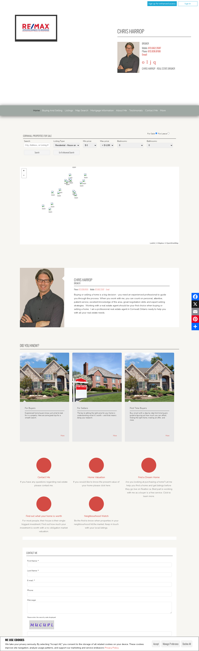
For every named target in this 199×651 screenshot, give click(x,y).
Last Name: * (33, 570)
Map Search (81, 110)
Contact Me (151, 110)
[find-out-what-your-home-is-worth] (44, 504)
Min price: (87, 141)
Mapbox (161, 243)
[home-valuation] (96, 465)
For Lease (162, 133)
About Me (121, 110)
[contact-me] (44, 465)
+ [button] (24, 171)
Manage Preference (170, 644)
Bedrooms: (122, 141)
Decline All (187, 644)
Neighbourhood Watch (96, 516)
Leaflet (152, 243)
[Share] (195, 326)
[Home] (36, 28)
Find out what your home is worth (44, 516)
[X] (195, 304)
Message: (31, 600)
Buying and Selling (52, 110)
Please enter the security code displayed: (41, 617)
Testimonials (136, 110)
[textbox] (37, 145)
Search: (27, 141)
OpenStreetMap (172, 243)
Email (144, 54)
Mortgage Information (102, 110)
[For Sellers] (97, 400)
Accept (156, 644)
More (62, 436)
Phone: (30, 590)
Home (36, 110)
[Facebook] (195, 296)
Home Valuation (96, 477)
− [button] (24, 175)
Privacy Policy (112, 647)
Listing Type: (59, 141)
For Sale (151, 133)
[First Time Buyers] (149, 400)
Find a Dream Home (149, 477)
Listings (69, 110)
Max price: (104, 141)
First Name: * (33, 560)
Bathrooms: (152, 141)
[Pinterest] (195, 319)
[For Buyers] (44, 400)
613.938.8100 (154, 51)
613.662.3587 (154, 48)
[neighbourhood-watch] (96, 504)
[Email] (195, 311)
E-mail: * (31, 580)
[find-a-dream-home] (148, 465)
